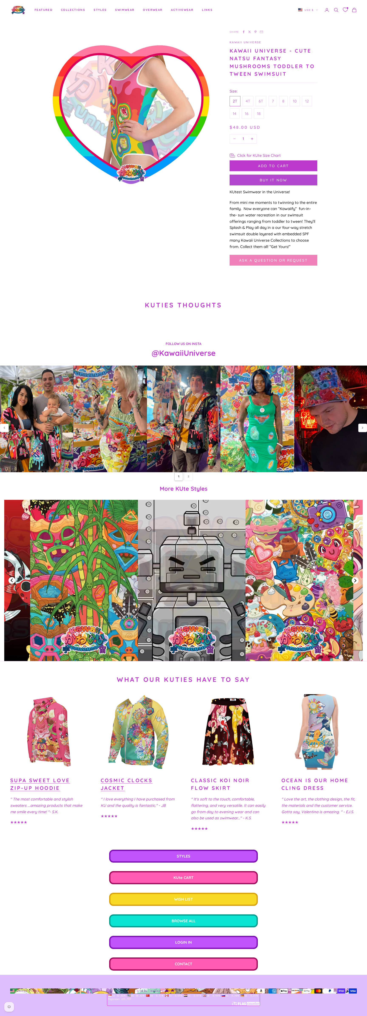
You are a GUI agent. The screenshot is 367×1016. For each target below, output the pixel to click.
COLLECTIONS (73, 9)
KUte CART (183, 877)
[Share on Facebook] (243, 32)
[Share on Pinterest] (255, 32)
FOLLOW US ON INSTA (183, 344)
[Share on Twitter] (249, 32)
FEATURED (43, 9)
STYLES (100, 9)
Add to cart (273, 166)
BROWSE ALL (184, 920)
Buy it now (273, 180)
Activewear (182, 9)
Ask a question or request (273, 260)
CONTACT (183, 963)
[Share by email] (261, 32)
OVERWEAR (152, 9)
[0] (345, 10)
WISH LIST (183, 899)
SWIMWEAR (124, 9)
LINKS (207, 9)
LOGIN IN (183, 942)
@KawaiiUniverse (184, 353)
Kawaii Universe (245, 42)
